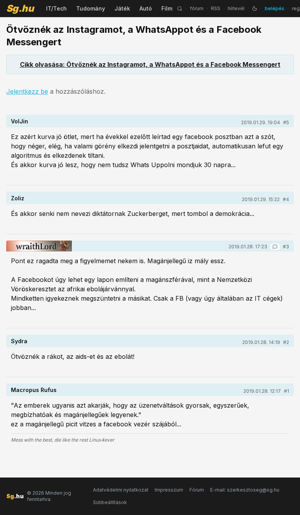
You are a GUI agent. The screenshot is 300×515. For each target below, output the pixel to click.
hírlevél (236, 8)
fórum (197, 8)
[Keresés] (179, 8)
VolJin (19, 121)
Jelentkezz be (27, 91)
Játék (122, 8)
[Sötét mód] (254, 8)
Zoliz (17, 198)
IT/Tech (56, 8)
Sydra (19, 341)
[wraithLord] (39, 246)
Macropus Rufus (34, 390)
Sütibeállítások (110, 502)
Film (166, 8)
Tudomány (90, 8)
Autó (145, 8)
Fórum (196, 490)
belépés (274, 8)
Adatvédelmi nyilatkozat (120, 490)
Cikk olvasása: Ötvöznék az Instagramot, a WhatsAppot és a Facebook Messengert (150, 64)
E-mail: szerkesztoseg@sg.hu (244, 490)
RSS (215, 8)
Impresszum (169, 490)
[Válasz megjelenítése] (275, 247)
